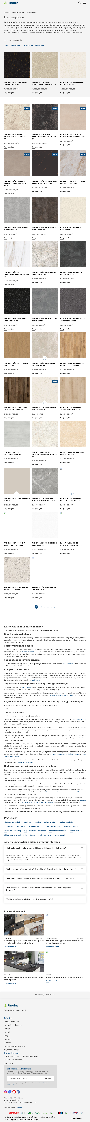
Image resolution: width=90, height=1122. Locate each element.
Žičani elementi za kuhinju (15, 835)
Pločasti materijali (18, 12)
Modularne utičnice (57, 831)
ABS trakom (67, 664)
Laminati (27, 822)
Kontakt (7, 1032)
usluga (82, 800)
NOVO (26, 108)
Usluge (7, 1029)
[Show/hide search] (79, 3)
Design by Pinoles (12, 1022)
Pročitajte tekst (10, 947)
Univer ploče (49, 822)
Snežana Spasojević (52, 938)
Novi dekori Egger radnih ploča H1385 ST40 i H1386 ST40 (65, 942)
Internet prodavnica (13, 1025)
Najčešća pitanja (11, 1050)
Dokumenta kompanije (14, 1060)
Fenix (17, 756)
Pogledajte (9, 93)
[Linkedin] (18, 1091)
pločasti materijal (25, 762)
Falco (70, 754)
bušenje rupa (37, 802)
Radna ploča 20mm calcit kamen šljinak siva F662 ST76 (16, 183)
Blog (6, 1036)
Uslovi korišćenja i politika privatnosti (21, 1056)
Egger (52, 754)
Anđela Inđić (8, 938)
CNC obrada (24, 802)
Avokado (18, 1107)
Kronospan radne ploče (34, 45)
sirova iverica (27, 652)
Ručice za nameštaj (12, 831)
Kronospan (61, 754)
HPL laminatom (78, 719)
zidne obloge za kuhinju (61, 695)
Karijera (7, 1039)
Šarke (32, 835)
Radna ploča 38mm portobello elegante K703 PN (45, 454)
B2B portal (8, 1063)
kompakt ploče (77, 792)
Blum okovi (60, 835)
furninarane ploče (61, 792)
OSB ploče (8, 827)
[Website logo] (11, 2)
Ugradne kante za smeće (35, 831)
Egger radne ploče (12, 45)
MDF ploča (26, 687)
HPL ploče (21, 827)
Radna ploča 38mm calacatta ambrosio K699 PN (16, 274)
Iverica (38, 822)
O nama (7, 1043)
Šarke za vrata (44, 835)
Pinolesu (82, 738)
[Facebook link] (9, 1091)
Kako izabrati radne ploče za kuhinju (64, 977)
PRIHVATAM (76, 1118)
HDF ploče (47, 792)
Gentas (77, 754)
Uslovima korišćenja (28, 1119)
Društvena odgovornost (14, 1046)
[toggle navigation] (84, 2)
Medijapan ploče (66, 822)
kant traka (35, 680)
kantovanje (48, 802)
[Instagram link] (5, 1091)
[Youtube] (14, 1091)
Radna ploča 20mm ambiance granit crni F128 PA (44, 137)
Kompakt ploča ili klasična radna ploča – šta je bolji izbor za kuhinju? (24, 942)
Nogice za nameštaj (72, 827)
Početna (7, 12)
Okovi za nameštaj (52, 827)
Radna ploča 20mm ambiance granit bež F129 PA (16, 137)
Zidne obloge (35, 827)
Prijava (48, 1078)
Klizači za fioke (76, 831)
